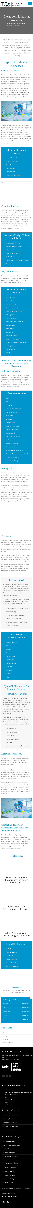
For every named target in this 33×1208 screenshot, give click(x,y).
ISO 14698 (5, 1039)
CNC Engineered (10, 315)
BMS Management (11, 335)
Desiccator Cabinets (12, 447)
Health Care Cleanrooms (10, 1122)
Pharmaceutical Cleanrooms (11, 1130)
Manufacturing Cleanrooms (10, 1126)
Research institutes (11, 642)
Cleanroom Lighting (8, 1179)
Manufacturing (10, 660)
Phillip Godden (16, 987)
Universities (9, 646)
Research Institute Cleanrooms (11, 1115)
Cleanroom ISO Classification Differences (16, 908)
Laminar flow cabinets (12, 457)
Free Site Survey (10, 301)
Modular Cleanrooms (12, 966)
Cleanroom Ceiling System (13, 426)
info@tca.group (9, 1105)
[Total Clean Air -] (6, 4)
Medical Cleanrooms (9, 1152)
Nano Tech (9, 667)
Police (7, 677)
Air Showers (9, 440)
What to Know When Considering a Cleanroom (16, 934)
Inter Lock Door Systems (13, 436)
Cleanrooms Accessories (10, 1167)
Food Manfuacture (11, 663)
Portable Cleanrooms (12, 952)
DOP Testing (9, 353)
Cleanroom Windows (9, 1175)
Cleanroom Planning (12, 308)
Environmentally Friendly (13, 412)
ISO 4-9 (8, 402)
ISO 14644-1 (6, 1036)
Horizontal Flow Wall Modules (14, 450)
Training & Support (11, 318)
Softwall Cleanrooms (12, 959)
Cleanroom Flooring (8, 1171)
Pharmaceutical (10, 656)
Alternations (9, 332)
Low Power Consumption (13, 409)
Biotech (8, 653)
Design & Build (10, 297)
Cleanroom (6, 1033)
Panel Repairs (10, 328)
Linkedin (10, 1076)
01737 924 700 (8, 1099)
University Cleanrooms (9, 1119)
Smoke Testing (10, 349)
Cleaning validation (8, 1042)
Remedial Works (10, 325)
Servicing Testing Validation (14, 346)
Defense (8, 673)
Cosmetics (9, 670)
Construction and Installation (14, 311)
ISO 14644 (9, 405)
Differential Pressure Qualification (16, 342)
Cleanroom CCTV (8, 1182)
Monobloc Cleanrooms (12, 956)
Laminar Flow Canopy (12, 461)
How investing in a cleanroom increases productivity (16, 880)
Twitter (7, 1076)
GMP (7, 398)
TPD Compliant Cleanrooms (10, 1156)
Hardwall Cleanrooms (12, 949)
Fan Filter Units (10, 422)
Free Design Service (12, 304)
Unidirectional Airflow (12, 443)
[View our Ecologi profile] (11, 1066)
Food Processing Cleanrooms (11, 1145)
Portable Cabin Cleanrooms (14, 963)
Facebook (3, 1076)
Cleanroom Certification (13, 339)
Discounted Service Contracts (14, 322)
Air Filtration (9, 419)
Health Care (9, 649)
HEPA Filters (9, 416)
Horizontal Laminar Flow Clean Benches (18, 454)
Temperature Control (12, 429)
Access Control (10, 433)
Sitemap (26, 1188)
